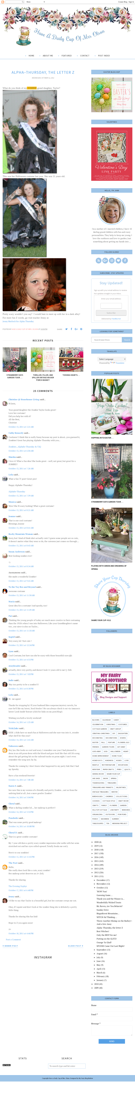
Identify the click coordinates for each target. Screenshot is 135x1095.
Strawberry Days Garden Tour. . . (107, 502)
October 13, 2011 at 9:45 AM (21, 581)
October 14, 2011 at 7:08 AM (21, 779)
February (101, 976)
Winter (114, 792)
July (98, 957)
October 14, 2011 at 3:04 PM (21, 797)
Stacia (12, 601)
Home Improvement (100, 756)
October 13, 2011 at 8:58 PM (21, 688)
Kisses (119, 760)
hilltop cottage (99, 810)
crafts (95, 805)
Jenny (11, 896)
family (104, 805)
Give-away (96, 751)
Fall (103, 742)
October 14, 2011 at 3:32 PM (21, 812)
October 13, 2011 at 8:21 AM (21, 510)
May (98, 965)
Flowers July (123, 742)
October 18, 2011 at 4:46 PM (21, 933)
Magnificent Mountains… (108, 913)
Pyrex (119, 769)
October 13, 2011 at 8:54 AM (21, 566)
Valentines (121, 787)
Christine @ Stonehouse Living (24, 399)
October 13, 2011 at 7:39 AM (21, 495)
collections (121, 796)
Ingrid (12, 637)
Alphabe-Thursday (17, 491)
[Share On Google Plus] (76, 329)
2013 (96, 868)
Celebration (97, 724)
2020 (96, 842)
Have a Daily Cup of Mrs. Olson (59, 1078)
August (100, 953)
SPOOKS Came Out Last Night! (110, 946)
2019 (96, 845)
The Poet (13, 863)
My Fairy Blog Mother (86, 1078)
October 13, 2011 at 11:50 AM (22, 630)
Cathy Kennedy (16, 433)
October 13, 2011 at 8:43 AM (21, 545)
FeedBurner (116, 318)
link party (114, 810)
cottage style (109, 801)
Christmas (110, 724)
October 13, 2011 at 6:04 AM (21, 450)
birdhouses (97, 796)
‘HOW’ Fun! (102, 891)
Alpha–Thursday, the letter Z (110, 927)
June (99, 961)
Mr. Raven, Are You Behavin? (109, 906)
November (101, 883)
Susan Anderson (17, 551)
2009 (96, 987)
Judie (11, 680)
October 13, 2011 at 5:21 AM (21, 426)
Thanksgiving (98, 783)
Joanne (12, 516)
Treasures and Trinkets (102, 787)
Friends (95, 747)
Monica (12, 502)
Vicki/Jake (14, 728)
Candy (116, 720)
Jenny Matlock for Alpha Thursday (18, 321)
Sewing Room (98, 774)
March (99, 972)
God (106, 751)
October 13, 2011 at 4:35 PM (21, 659)
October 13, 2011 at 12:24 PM (22, 645)
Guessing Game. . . (104, 895)
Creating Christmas (101, 733)
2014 (96, 865)
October (100, 887)
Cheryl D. (13, 832)
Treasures (111, 783)
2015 (96, 861)
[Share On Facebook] (71, 329)
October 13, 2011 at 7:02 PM (21, 674)
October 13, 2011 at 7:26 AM (21, 468)
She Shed (96, 778)
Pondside (13, 818)
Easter (95, 742)
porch (95, 819)
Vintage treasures (100, 792)
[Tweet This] (66, 329)
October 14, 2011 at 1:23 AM (21, 722)
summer (115, 819)
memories (126, 810)
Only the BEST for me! (107, 935)
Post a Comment (13, 939)
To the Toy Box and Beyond (22, 587)
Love (127, 760)
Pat (10, 616)
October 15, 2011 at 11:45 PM (22, 856)
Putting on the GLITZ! (107, 938)
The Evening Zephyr (18, 886)
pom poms (122, 814)
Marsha (12, 457)
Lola (11, 474)
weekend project (119, 823)
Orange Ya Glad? (104, 942)
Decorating (97, 738)
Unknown (13, 746)
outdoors (110, 814)
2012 (96, 872)
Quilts (127, 769)
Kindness (109, 760)
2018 (96, 849)
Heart (126, 751)
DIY (114, 733)
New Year (96, 769)
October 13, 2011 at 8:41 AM (21, 527)
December (101, 880)
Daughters (123, 733)
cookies (96, 801)
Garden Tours (108, 747)
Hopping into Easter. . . (102, 437)
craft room (123, 801)
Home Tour (117, 756)
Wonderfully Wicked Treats (109, 902)
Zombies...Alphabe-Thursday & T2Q (25, 446)
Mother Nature (108, 765)
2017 (96, 853)
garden (123, 805)
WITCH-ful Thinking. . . (107, 917)
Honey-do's (97, 760)
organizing (97, 814)
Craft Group (115, 729)
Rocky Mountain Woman (21, 534)
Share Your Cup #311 (101, 620)
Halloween (115, 751)
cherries (109, 796)
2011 (96, 876)
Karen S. (13, 786)
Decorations (111, 738)
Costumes (122, 724)
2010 (96, 984)
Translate (120, 363)
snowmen (105, 819)
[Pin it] (81, 329)
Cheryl (12, 803)
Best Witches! (103, 931)
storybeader (14, 665)
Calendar (106, 720)
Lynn (11, 651)
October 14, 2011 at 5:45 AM (21, 739)
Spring (114, 778)
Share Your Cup (113, 774)
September (101, 949)
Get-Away (121, 747)
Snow (105, 778)
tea (107, 823)
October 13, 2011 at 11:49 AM (22, 610)
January (100, 980)
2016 (96, 857)
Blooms (95, 720)
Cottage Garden (99, 729)
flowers (113, 805)
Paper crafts (108, 769)
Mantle (95, 765)
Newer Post (11, 946)
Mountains (123, 765)
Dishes (123, 738)
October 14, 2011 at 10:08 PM (22, 826)
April (99, 968)
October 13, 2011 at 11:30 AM (22, 595)
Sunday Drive (103, 910)
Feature (111, 742)
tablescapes (97, 823)
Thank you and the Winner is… (110, 898)
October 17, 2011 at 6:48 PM (21, 890)
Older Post (74, 946)
